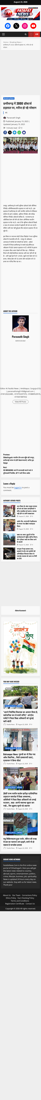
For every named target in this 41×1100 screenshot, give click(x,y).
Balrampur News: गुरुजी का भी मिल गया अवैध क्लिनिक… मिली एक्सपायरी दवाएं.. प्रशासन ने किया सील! (19, 757)
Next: (18, 470)
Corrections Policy (29, 895)
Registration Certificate (14, 903)
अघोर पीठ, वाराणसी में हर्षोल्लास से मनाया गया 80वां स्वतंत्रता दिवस (9, 525)
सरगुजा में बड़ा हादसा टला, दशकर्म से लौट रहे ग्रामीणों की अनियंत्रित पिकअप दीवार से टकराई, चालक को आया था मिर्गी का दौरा (9, 553)
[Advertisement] (20, 73)
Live (36, 34)
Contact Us (30, 903)
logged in (18, 487)
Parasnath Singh (13, 118)
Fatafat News (10, 724)
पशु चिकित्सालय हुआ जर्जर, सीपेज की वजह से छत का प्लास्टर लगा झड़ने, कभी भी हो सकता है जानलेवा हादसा (20, 841)
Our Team (16, 895)
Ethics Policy (11, 898)
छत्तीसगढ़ (19, 706)
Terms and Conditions (20, 901)
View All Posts (20, 401)
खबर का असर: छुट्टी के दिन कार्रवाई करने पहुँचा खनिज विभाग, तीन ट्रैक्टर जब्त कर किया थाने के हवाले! (9, 539)
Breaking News (9, 98)
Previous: (18, 458)
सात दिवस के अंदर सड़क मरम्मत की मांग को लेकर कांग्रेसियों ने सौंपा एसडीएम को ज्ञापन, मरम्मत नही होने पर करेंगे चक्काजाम (9, 511)
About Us (7, 895)
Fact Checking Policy (26, 898)
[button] (3, 34)
